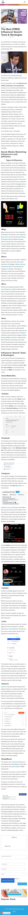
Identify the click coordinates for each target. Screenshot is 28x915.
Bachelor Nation (21, 237)
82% (22, 186)
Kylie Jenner (4, 237)
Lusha (11, 629)
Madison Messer (8, 266)
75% (9, 42)
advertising (4, 823)
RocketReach (15, 764)
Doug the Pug (7, 239)
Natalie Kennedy (20, 264)
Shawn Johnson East (7, 241)
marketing (3, 27)
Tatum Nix (12, 37)
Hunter (3, 687)
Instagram (23, 333)
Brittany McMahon (6, 337)
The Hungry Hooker (20, 337)
